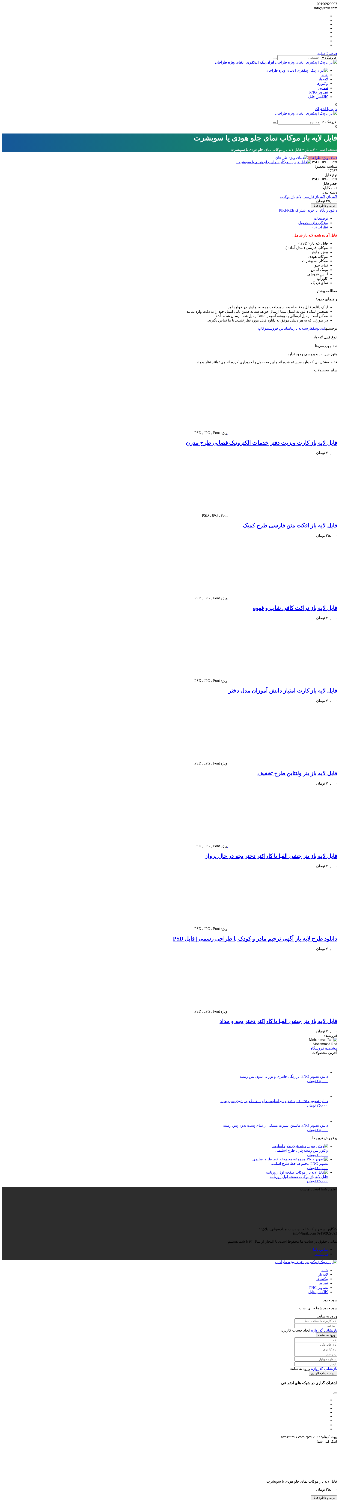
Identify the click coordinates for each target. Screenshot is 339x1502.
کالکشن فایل (318, 97)
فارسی (308, 328)
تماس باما (320, 1249)
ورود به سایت (326, 1335)
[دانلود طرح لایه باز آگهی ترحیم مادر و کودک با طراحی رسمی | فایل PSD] (282, 929)
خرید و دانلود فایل (323, 205)
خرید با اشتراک (326, 109)
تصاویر (323, 88)
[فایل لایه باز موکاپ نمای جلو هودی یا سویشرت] (273, 162)
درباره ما (321, 1254)
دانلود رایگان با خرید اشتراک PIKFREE (308, 210)
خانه (324, 75)
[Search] (275, 58)
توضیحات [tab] (321, 218)
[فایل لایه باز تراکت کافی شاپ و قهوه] (282, 598)
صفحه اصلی (327, 150)
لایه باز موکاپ (290, 197)
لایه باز (323, 79)
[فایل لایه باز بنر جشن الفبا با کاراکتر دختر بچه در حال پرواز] (282, 846)
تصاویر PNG (318, 92)
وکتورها (322, 83)
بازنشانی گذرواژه (324, 1330)
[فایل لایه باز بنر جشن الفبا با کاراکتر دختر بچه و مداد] (282, 1011)
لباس (290, 328)
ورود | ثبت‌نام (327, 53)
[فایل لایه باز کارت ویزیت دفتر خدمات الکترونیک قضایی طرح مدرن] (282, 433)
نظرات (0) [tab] (320, 227)
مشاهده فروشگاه (323, 1048)
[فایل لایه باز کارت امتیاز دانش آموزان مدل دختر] (282, 681)
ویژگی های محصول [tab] (313, 223)
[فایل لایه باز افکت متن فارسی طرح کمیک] (282, 515)
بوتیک (316, 328)
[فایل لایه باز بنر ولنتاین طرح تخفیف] (282, 763)
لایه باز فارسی (314, 197)
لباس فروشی (277, 328)
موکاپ (263, 328)
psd (322, 328)
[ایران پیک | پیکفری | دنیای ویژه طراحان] (297, 70)
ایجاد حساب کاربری (323, 1373)
